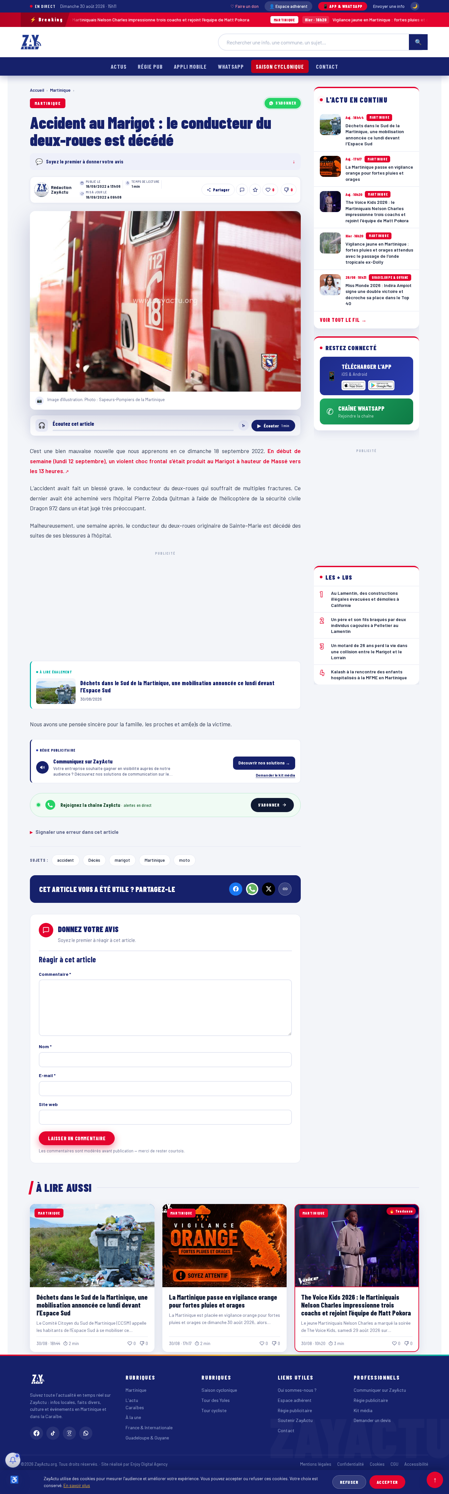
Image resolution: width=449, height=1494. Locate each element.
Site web (48, 1104)
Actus (119, 66)
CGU (394, 1464)
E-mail (47, 1075)
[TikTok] (52, 1433)
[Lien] (285, 889)
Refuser (349, 1482)
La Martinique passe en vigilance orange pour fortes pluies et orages (223, 1301)
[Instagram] (69, 1433)
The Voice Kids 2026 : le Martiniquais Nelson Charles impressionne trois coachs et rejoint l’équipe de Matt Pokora (356, 1305)
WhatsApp (231, 66)
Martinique (60, 90)
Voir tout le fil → (343, 320)
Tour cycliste (213, 1410)
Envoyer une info (389, 6)
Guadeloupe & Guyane (147, 1437)
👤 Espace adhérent (288, 6)
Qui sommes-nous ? (297, 1390)
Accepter (387, 1482)
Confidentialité (350, 1464)
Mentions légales (315, 1464)
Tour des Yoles (215, 1400)
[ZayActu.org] (31, 42)
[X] (268, 889)
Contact (327, 66)
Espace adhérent (295, 1400)
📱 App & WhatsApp (343, 6)
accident (65, 860)
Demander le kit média (275, 775)
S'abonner (285, 103)
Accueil (37, 90)
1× (243, 425)
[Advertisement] (165, 605)
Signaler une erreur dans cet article (74, 832)
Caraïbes (135, 1407)
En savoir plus (76, 1485)
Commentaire (55, 974)
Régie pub (150, 66)
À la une (133, 1417)
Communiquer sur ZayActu (380, 1390)
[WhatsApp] (252, 889)
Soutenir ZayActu (295, 1420)
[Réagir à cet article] (242, 190)
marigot (122, 860)
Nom (45, 1046)
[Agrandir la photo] (165, 301)
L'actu (132, 1400)
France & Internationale (149, 1427)
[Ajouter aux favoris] (255, 190)
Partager (221, 189)
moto (184, 860)
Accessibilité (416, 1464)
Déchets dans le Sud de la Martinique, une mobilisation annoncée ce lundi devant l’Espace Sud (92, 1305)
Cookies (377, 1464)
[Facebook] (235, 889)
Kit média (363, 1410)
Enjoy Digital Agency (149, 1464)
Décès (94, 860)
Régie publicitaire (295, 1410)
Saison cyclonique (280, 66)
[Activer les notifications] (12, 1460)
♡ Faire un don (244, 6)
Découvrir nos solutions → (264, 762)
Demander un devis (372, 1420)
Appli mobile (190, 66)
